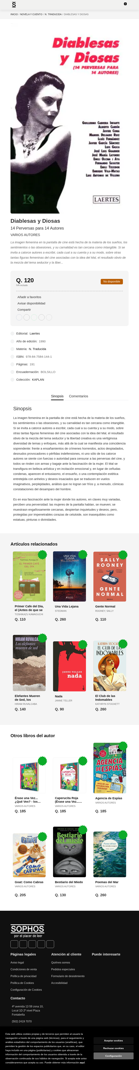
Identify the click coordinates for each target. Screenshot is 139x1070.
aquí (82, 1062)
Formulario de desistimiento (68, 976)
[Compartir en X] (27, 317)
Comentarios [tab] (78, 396)
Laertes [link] (35, 333)
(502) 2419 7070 (22, 1021)
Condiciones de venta (24, 969)
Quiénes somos (60, 962)
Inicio (14, 14)
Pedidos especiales (63, 969)
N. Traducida (53, 14)
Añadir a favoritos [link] (29, 297)
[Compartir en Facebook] (19, 317)
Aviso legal (17, 962)
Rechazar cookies (113, 1048)
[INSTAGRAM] (32, 944)
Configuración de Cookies (26, 989)
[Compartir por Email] (41, 317)
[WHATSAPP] (41, 944)
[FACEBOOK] (14, 944)
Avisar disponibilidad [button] (31, 303)
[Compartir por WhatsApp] (34, 317)
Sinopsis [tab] (57, 396)
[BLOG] (50, 944)
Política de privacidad (23, 976)
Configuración (113, 1056)
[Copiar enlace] (49, 317)
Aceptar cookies (113, 1040)
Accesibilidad (59, 983)
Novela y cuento (31, 14)
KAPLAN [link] (38, 379)
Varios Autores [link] (25, 235)
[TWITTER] (23, 944)
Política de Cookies (22, 983)
